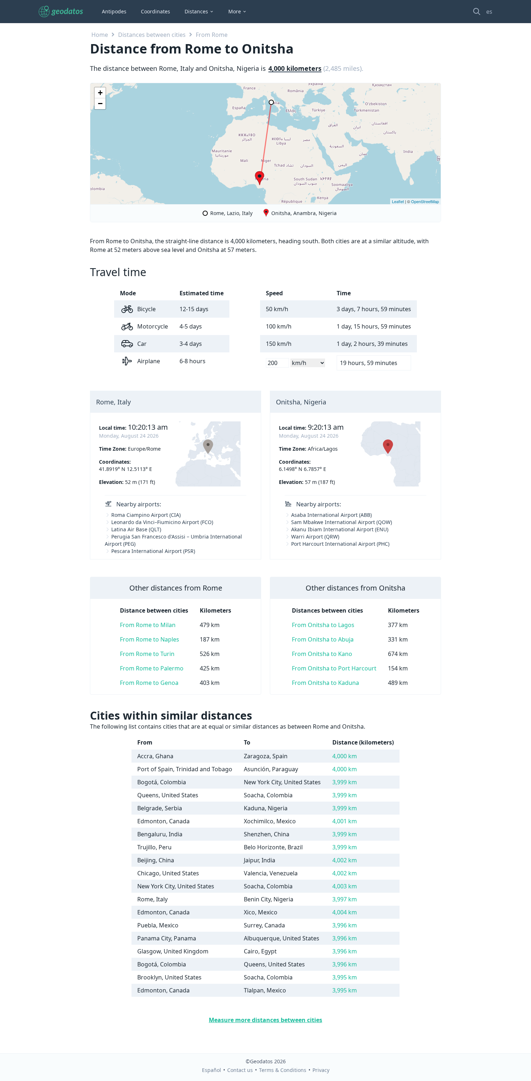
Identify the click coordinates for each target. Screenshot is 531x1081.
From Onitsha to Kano (322, 654)
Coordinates (155, 11)
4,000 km (344, 756)
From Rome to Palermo (152, 668)
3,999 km (344, 782)
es (489, 12)
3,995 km (344, 977)
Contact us (240, 1070)
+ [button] (100, 92)
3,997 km (344, 899)
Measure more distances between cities (265, 1020)
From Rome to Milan (148, 625)
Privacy (320, 1070)
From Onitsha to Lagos (323, 625)
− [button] (100, 103)
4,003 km (344, 886)
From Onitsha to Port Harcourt (334, 668)
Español (211, 1070)
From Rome (212, 35)
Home (99, 35)
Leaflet (398, 201)
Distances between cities (152, 35)
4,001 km (344, 821)
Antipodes (114, 11)
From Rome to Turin (147, 654)
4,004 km (344, 912)
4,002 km (344, 860)
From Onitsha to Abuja (323, 639)
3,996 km (344, 925)
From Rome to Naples (149, 639)
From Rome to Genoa (149, 683)
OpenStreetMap (425, 201)
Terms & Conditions (282, 1070)
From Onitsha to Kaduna (325, 683)
